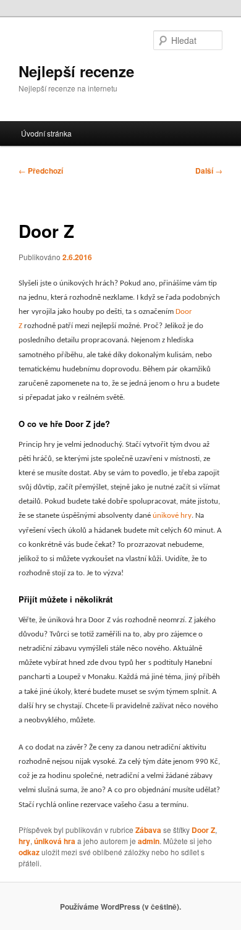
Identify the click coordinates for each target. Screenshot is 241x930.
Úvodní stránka (46, 133)
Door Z (203, 829)
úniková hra (54, 841)
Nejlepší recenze (76, 71)
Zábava (148, 829)
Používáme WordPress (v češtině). (120, 906)
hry (24, 841)
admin (148, 841)
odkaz (29, 852)
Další (208, 170)
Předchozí (41, 170)
